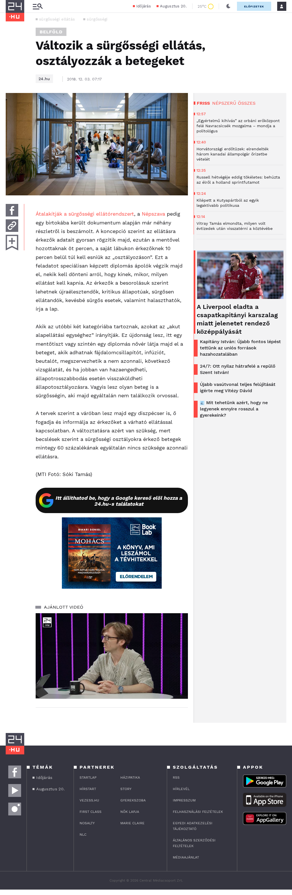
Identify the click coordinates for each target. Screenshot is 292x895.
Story (125, 789)
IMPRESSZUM (184, 800)
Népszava (153, 214)
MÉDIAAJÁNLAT (186, 857)
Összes (247, 103)
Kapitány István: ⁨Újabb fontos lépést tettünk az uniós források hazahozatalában (240, 348)
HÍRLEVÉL (181, 789)
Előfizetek (254, 6)
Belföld (51, 32)
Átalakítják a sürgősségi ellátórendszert (85, 214)
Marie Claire (132, 823)
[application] (112, 656)
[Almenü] (37, 6)
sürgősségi (97, 19)
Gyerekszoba (133, 800)
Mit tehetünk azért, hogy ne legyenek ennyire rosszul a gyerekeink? (234, 409)
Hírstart (88, 789)
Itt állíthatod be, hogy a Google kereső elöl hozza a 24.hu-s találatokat (118, 501)
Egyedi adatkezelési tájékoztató (192, 826)
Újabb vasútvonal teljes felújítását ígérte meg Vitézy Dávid (237, 387)
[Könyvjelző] (12, 242)
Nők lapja (129, 812)
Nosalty (87, 823)
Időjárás (143, 6)
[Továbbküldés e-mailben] (12, 225)
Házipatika (130, 777)
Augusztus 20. (173, 6)
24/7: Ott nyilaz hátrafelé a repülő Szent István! (237, 369)
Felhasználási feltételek (198, 812)
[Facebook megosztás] (12, 210)
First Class (91, 812)
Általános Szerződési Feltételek (194, 843)
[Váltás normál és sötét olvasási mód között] (228, 6)
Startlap (88, 777)
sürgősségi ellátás (57, 19)
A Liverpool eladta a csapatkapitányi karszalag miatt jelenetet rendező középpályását (237, 319)
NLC (83, 835)
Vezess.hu (89, 800)
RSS (176, 777)
